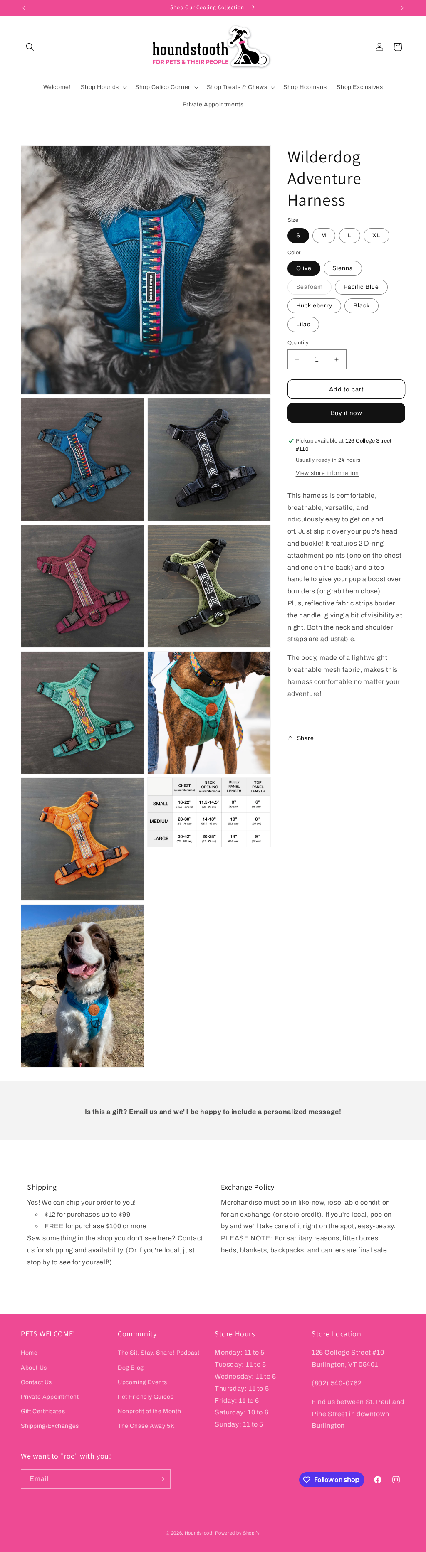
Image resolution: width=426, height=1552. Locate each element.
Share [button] (305, 738)
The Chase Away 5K (146, 1426)
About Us (34, 1368)
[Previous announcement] (24, 8)
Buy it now (346, 413)
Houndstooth (199, 1532)
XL (376, 235)
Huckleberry (314, 306)
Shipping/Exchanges (50, 1426)
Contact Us (36, 1382)
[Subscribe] (161, 1479)
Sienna (342, 268)
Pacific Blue (361, 287)
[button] (30, 47)
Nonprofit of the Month (149, 1411)
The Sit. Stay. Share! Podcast (158, 1353)
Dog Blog (131, 1368)
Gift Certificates (43, 1411)
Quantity (298, 343)
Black (361, 306)
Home (29, 1353)
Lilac (303, 324)
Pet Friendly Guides (145, 1397)
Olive (304, 268)
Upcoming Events (142, 1382)
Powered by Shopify (237, 1532)
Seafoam (314, 289)
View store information (327, 473)
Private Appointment (50, 1397)
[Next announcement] (402, 8)
